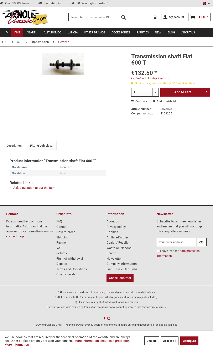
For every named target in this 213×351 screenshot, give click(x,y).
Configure (189, 340)
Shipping (62, 237)
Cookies (112, 232)
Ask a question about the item (33, 188)
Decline (152, 340)
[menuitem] (98, 17)
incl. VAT (136, 78)
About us (112, 221)
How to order (65, 232)
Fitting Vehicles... (41, 145)
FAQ (59, 221)
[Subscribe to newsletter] (202, 242)
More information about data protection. (102, 341)
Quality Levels (66, 274)
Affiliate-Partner (117, 237)
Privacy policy (116, 227)
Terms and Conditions (71, 269)
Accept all (169, 340)
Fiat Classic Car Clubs (121, 269)
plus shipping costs (157, 78)
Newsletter (114, 258)
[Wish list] (155, 17)
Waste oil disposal (119, 248)
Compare (141, 101)
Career (111, 253)
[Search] (123, 17)
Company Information (121, 264)
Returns (61, 253)
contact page (15, 236)
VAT (59, 248)
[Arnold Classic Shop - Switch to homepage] (25, 17)
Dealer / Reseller (118, 242)
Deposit (61, 264)
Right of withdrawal (69, 258)
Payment (62, 242)
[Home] (6, 32)
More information (17, 344)
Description (14, 145)
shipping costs (103, 292)
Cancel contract (120, 278)
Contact (61, 227)
